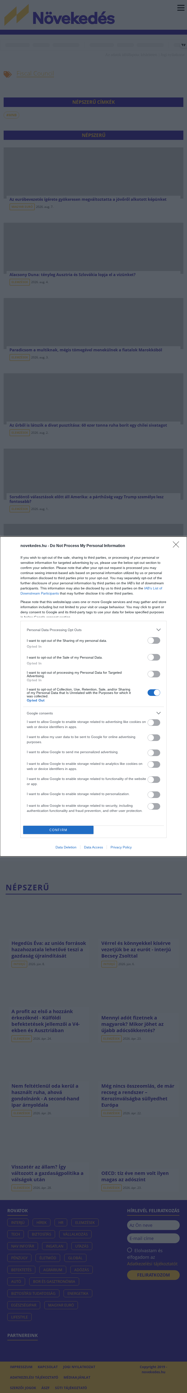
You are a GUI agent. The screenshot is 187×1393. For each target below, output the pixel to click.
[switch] (154, 640)
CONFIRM (58, 830)
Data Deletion (66, 847)
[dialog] (93, 696)
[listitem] (93, 629)
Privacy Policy (121, 847)
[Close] (177, 546)
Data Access (93, 847)
